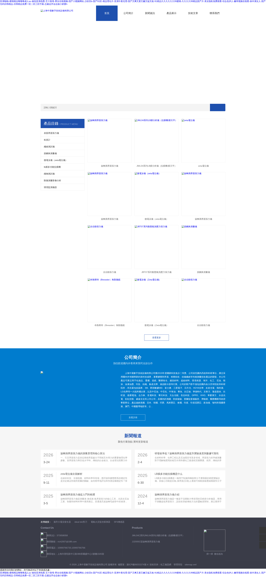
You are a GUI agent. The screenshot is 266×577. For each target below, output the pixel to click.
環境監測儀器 (50, 187)
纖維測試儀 (49, 146)
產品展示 (171, 13)
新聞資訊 (150, 13)
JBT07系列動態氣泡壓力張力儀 (156, 272)
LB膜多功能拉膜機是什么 (168, 474)
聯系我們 (215, 13)
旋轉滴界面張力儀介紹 (167, 494)
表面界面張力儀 (51, 133)
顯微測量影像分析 (52, 180)
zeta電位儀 (203, 166)
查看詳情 (133, 417)
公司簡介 (128, 13)
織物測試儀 (49, 173)
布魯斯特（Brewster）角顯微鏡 (110, 325)
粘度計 (47, 140)
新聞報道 (133, 435)
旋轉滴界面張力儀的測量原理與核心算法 (82, 453)
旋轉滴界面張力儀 (109, 166)
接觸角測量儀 (50, 153)
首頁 (106, 13)
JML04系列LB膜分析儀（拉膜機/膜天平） (157, 166)
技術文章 (193, 13)
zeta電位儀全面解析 (71, 474)
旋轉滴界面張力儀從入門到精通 (77, 494)
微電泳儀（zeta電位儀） (55, 160)
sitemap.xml (190, 564)
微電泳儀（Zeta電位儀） (156, 325)
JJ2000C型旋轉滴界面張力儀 (146, 541)
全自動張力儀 (109, 272)
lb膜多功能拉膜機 (52, 167)
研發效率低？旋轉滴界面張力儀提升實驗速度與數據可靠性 (187, 453)
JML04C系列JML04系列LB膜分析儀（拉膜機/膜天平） (158, 535)
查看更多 (156, 337)
